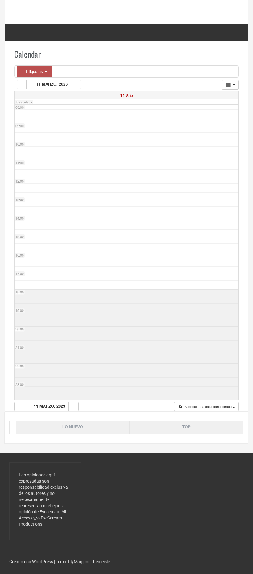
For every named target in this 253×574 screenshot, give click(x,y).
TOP (186, 426)
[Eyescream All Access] (54, 11)
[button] (206, 406)
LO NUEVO (72, 426)
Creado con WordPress (31, 561)
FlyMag (75, 561)
